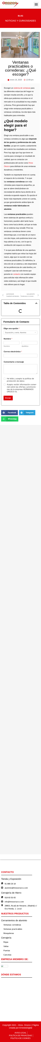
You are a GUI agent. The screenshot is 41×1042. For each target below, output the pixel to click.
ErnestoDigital (25, 1028)
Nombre (7, 346)
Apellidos (25, 346)
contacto (16, 274)
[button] (36, 4)
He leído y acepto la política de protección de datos (20, 379)
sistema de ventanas (22, 88)
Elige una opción (12, 328)
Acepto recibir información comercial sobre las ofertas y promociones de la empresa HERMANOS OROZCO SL (22, 388)
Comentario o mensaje (14, 362)
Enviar (8, 398)
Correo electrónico (13, 351)
